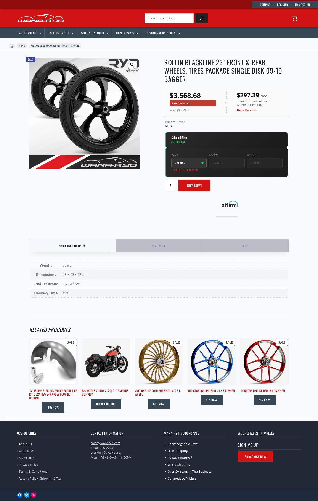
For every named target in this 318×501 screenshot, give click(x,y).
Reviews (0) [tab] (158, 245)
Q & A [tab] (245, 245)
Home (12, 46)
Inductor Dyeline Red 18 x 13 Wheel (263, 391)
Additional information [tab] (72, 245)
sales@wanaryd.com (105, 443)
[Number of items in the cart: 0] (294, 18)
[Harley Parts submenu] (137, 33)
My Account (27, 458)
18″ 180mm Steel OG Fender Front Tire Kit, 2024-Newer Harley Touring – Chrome (53, 394)
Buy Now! (194, 185)
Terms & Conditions (33, 471)
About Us (25, 444)
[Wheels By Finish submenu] (107, 33)
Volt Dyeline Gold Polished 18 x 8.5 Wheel (158, 392)
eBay (22, 45)
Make (213, 155)
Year (175, 155)
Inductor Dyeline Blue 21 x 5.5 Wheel (212, 391)
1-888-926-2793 (102, 448)
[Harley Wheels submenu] (40, 33)
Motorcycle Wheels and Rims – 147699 (55, 45)
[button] (132, 65)
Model (252, 155)
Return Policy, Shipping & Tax (40, 478)
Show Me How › (247, 110)
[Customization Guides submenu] (179, 33)
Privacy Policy (28, 464)
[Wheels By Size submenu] (72, 33)
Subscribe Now (255, 456)
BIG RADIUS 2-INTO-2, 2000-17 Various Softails (105, 392)
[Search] (202, 18)
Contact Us (26, 451)
